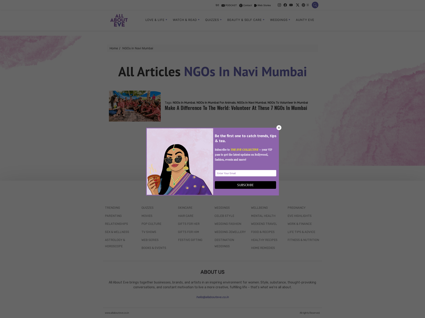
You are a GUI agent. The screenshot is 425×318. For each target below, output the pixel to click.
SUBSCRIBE (245, 185)
